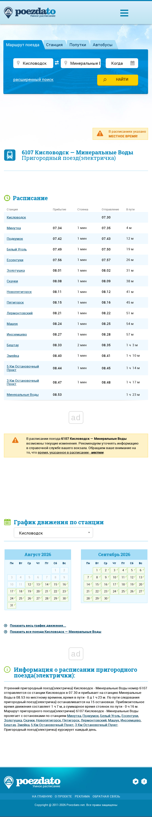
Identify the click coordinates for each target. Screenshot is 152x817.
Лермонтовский (94, 720)
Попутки (77, 44)
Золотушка (13, 720)
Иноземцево (131, 720)
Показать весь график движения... (38, 625)
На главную (42, 796)
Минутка (74, 715)
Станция (54, 44)
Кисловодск (16, 217)
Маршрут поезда (22, 44)
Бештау (10, 724)
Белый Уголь (110, 715)
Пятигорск (70, 720)
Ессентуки (130, 715)
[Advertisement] (76, 109)
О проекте (63, 796)
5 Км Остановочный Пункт (52, 724)
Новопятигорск (48, 720)
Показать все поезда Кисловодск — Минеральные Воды (55, 631)
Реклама (82, 796)
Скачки (29, 720)
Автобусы (103, 44)
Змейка (23, 724)
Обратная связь (106, 796)
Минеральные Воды (23, 394)
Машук (113, 720)
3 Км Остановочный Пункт (96, 724)
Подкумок (91, 715)
